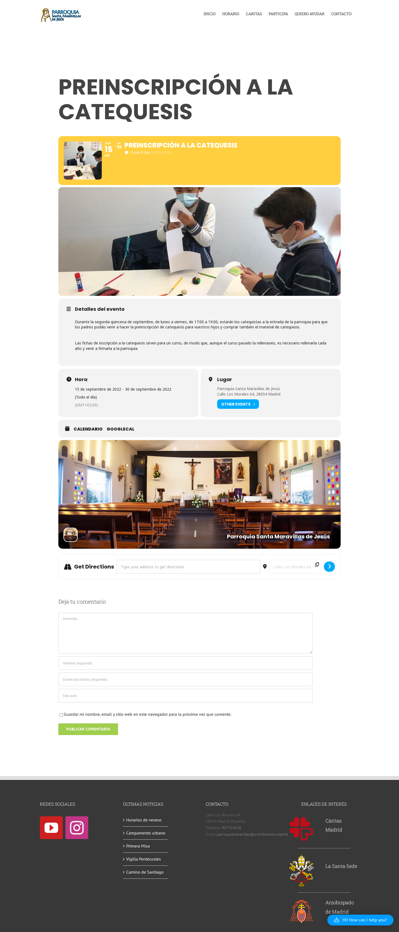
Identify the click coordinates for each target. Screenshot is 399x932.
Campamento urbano (145, 833)
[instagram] (76, 827)
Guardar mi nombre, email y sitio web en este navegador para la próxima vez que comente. (147, 714)
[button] (360, 920)
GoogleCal (120, 429)
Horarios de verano (144, 820)
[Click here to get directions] (329, 566)
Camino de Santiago (145, 872)
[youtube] (51, 827)
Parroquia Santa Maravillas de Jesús (248, 388)
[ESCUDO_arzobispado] (301, 901)
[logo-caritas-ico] (301, 818)
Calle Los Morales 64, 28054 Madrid (248, 394)
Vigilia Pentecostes (143, 859)
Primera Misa (138, 846)
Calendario (88, 429)
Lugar (224, 379)
